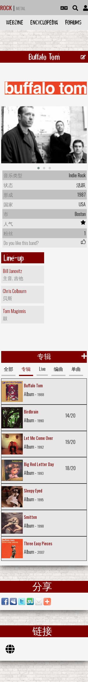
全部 (8, 368)
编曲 (58, 368)
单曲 (76, 368)
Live (42, 368)
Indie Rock (77, 175)
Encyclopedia (44, 22)
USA (82, 204)
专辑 (26, 368)
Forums (73, 22)
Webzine (14, 22)
